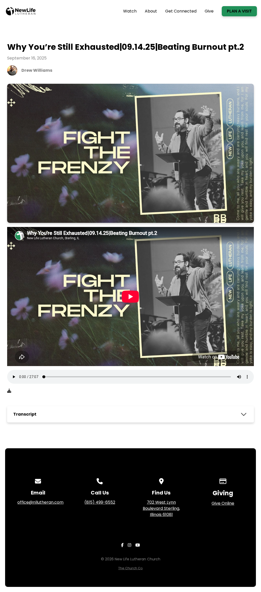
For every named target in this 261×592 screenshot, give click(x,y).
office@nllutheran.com (40, 502)
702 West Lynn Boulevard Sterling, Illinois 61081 (161, 508)
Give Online (223, 503)
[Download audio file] (9, 391)
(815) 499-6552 (99, 502)
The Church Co (130, 568)
